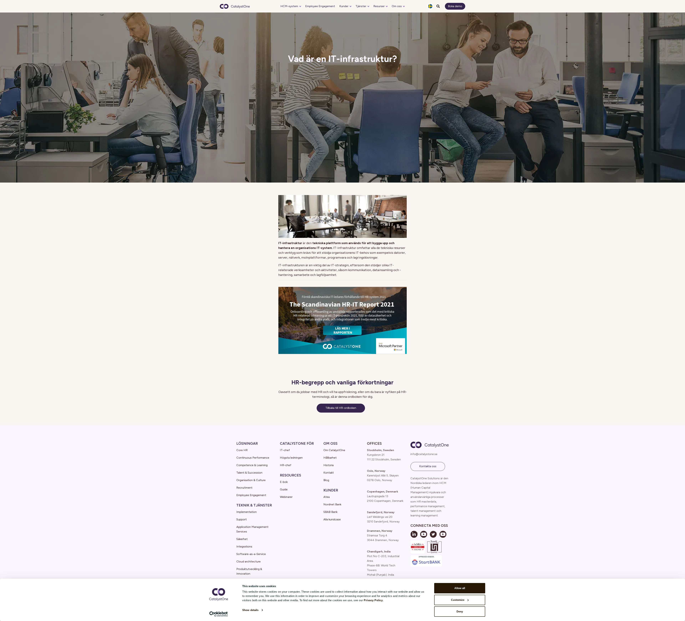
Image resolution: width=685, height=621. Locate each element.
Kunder (343, 6)
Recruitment (244, 487)
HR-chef (285, 465)
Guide (284, 489)
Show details (250, 610)
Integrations (244, 546)
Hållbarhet (330, 457)
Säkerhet (242, 539)
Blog (326, 480)
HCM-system (289, 6)
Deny (459, 611)
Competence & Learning (252, 465)
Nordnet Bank (332, 504)
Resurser (379, 6)
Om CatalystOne (334, 450)
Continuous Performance (252, 457)
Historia (328, 465)
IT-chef (285, 450)
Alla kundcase (332, 519)
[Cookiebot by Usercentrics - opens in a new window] (218, 614)
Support (241, 519)
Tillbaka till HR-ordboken (340, 408)
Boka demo (455, 6)
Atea (326, 497)
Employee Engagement (320, 6)
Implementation (246, 512)
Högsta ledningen (291, 457)
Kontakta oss (427, 466)
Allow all (459, 588)
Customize (457, 599)
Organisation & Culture (251, 480)
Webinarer (286, 497)
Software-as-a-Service (251, 554)
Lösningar (247, 443)
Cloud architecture (248, 561)
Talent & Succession (249, 472)
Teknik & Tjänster (254, 505)
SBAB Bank (330, 512)
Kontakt (328, 472)
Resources (290, 475)
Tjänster (361, 6)
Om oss (397, 6)
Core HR (242, 450)
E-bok (284, 482)
